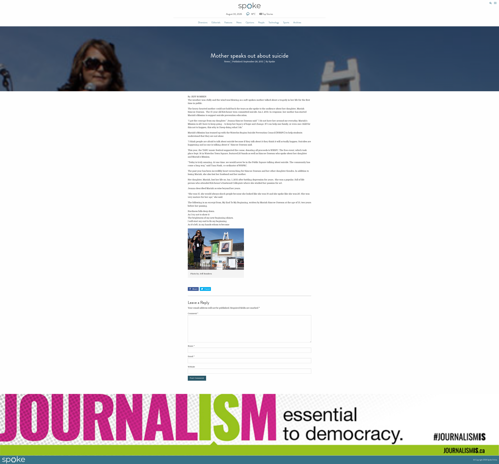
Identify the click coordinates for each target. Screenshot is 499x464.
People (261, 22)
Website (191, 367)
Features (228, 22)
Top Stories (267, 14)
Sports (286, 22)
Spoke (272, 61)
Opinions (250, 22)
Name (191, 346)
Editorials (216, 22)
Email (191, 356)
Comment (193, 313)
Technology (274, 22)
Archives (297, 22)
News (238, 22)
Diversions (202, 22)
